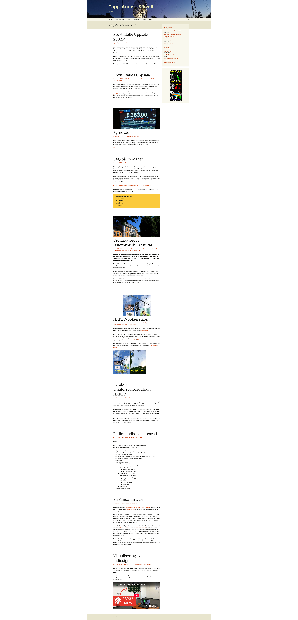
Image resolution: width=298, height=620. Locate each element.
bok (134, 340)
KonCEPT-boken (124, 527)
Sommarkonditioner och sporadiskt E (172, 31)
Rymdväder (123, 132)
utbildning (135, 324)
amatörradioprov (146, 78)
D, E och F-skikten (168, 27)
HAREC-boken (117, 347)
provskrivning (116, 80)
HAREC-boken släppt (131, 319)
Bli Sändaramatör (128, 499)
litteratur (130, 324)
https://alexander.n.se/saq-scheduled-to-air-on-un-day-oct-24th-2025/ (132, 185)
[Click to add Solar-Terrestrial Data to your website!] (176, 85)
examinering (151, 248)
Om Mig (110, 19)
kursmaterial (124, 324)
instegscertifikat (117, 250)
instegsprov (157, 78)
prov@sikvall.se (117, 94)
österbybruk (124, 250)
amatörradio (143, 323)
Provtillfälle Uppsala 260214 (170, 40)
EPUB (150, 19)
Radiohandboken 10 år (169, 55)
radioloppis (130, 250)
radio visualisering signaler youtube (143, 564)
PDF (138, 340)
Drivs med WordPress (114, 617)
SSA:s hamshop (131, 509)
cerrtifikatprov (144, 248)
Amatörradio (136, 19)
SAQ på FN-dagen (128, 159)
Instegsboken (153, 345)
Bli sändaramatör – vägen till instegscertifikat (137, 507)
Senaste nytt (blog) (120, 19)
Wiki (129, 19)
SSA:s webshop (144, 330)
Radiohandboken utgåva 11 (136, 434)
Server (144, 19)
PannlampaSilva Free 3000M (170, 62)
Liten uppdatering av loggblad (171, 58)
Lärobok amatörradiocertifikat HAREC (132, 389)
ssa (121, 80)
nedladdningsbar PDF (140, 527)
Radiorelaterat (133, 43)
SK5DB (135, 250)
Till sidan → (116, 148)
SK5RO (139, 250)
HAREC (152, 78)
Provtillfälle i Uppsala (131, 75)
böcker (148, 323)
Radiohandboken (133, 437)
